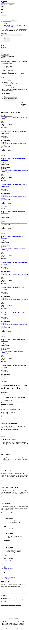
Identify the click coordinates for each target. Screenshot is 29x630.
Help (5, 567)
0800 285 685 (4, 595)
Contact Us (6, 578)
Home (2, 29)
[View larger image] (11, 35)
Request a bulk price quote (10, 96)
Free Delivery (9, 66)
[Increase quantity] (2, 53)
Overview (8, 379)
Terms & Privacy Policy (18, 628)
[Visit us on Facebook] (2, 611)
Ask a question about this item (11, 98)
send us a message (18, 598)
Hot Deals (6, 23)
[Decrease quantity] (2, 49)
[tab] (16, 66)
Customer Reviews (8, 26)
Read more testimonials (6, 560)
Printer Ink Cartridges (10, 29)
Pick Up (7, 68)
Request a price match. (6, 63)
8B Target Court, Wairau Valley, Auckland (11, 605)
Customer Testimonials (9, 577)
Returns (6, 569)
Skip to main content (6, 21)
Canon (9, 85)
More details (15, 429)
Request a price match (9, 100)
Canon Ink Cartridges (22, 29)
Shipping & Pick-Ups (9, 568)
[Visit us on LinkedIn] (5, 611)
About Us (6, 575)
